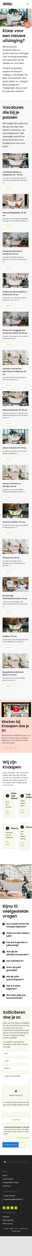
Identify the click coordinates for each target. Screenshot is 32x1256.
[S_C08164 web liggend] (16, 274)
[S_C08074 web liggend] (16, 154)
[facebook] (4, 1207)
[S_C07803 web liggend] (16, 430)
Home (5, 1175)
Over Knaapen (8, 1179)
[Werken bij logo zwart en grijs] (9, 3)
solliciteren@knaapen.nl (13, 1199)
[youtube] (11, 1207)
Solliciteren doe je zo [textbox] (14, 1015)
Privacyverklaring (23, 1138)
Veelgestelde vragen (11, 1182)
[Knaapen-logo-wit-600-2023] (16, 1162)
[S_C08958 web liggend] (16, 233)
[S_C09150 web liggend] (16, 351)
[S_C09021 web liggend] (16, 195)
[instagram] (8, 1207)
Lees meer (8, 812)
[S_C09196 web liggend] (16, 578)
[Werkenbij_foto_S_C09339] (16, 504)
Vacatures (7, 1186)
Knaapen (16, 1229)
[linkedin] (15, 1207)
